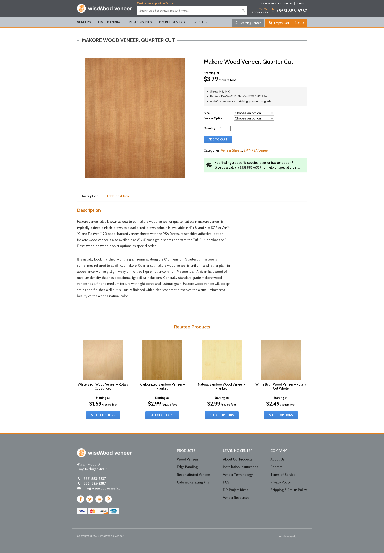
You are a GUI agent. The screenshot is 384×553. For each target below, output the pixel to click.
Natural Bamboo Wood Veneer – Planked (221, 386)
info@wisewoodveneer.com (103, 488)
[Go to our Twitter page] (89, 499)
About (288, 3)
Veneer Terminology (238, 475)
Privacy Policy (280, 482)
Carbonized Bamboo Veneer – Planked (162, 386)
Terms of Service (282, 475)
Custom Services (270, 3)
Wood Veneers (188, 459)
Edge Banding (110, 22)
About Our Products (237, 459)
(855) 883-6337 (292, 10)
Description (89, 196)
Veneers (84, 22)
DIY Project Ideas (235, 490)
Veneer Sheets (231, 150)
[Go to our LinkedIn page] (99, 499)
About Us (277, 459)
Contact (301, 3)
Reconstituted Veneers (194, 475)
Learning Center (250, 23)
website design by (288, 536)
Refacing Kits (140, 22)
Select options (103, 415)
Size (207, 113)
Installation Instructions (240, 467)
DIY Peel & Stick (172, 22)
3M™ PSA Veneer (256, 150)
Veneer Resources (236, 498)
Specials (200, 22)
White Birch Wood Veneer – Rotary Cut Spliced (103, 386)
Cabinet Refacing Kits (193, 482)
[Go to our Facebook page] (80, 499)
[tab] (89, 196)
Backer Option (213, 118)
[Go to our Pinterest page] (108, 499)
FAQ (226, 482)
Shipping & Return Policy (288, 490)
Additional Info (117, 196)
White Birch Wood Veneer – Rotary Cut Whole (280, 386)
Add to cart (218, 139)
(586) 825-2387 (94, 483)
